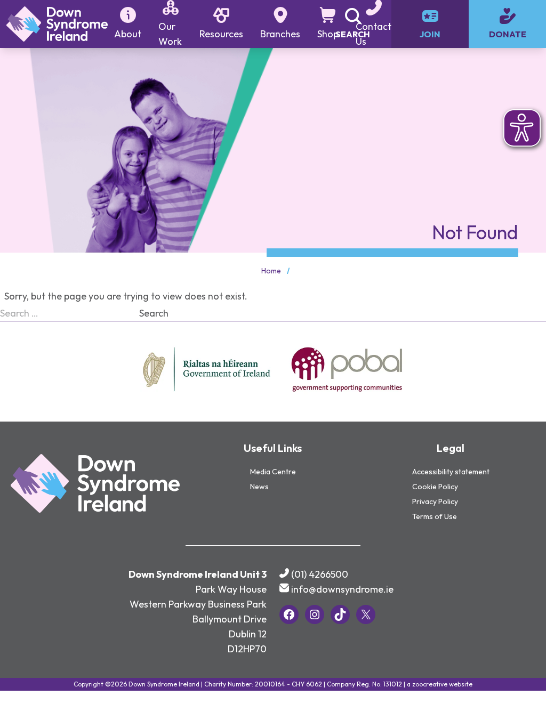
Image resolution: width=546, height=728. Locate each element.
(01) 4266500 (319, 574)
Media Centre (273, 471)
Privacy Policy (435, 501)
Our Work (170, 33)
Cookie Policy (435, 486)
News (259, 486)
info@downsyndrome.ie (342, 589)
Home (271, 271)
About (127, 34)
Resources (221, 34)
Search (153, 313)
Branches (280, 34)
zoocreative (429, 684)
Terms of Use (434, 516)
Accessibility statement (450, 471)
